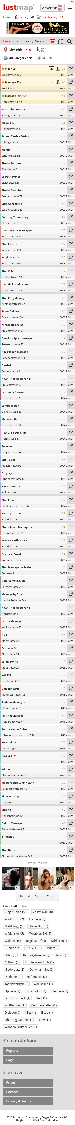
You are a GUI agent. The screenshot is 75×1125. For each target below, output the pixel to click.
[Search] (69, 41)
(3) (33, 948)
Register (12, 1050)
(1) (43, 984)
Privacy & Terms (18, 1101)
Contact (12, 1092)
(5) (38, 926)
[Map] (61, 41)
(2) (12, 962)
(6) (37, 919)
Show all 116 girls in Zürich (37, 896)
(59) (16, 912)
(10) (43, 912)
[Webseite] (71, 68)
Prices (10, 1082)
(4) (36, 941)
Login (10, 1060)
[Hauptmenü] (70, 8)
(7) (14, 919)
